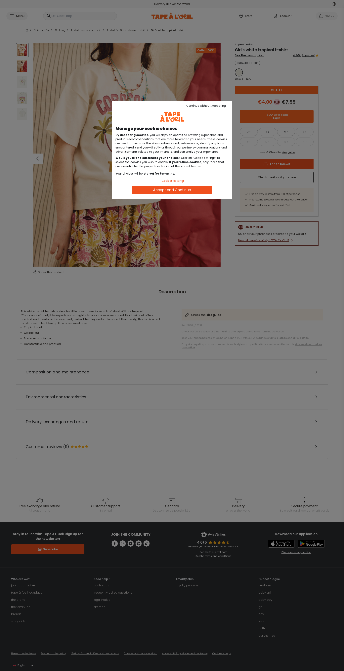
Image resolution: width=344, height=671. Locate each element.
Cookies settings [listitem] (173, 181)
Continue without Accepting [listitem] (206, 106)
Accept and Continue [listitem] (172, 189)
